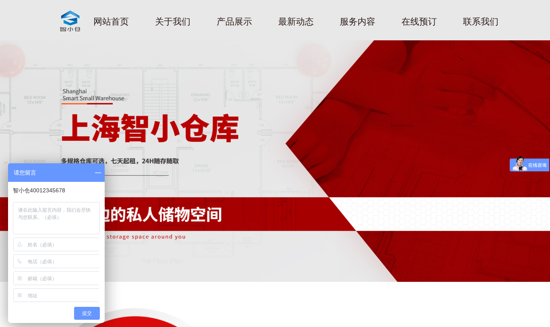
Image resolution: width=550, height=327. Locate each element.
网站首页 (111, 22)
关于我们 (172, 22)
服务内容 (357, 22)
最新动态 (296, 22)
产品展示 (234, 22)
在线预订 (419, 22)
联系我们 (480, 22)
